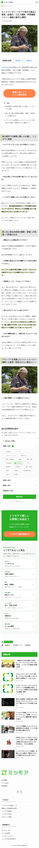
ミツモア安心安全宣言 (9, 839)
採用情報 (4, 786)
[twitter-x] (21, 792)
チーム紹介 (5, 783)
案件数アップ (20, 60)
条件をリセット (19, 501)
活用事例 (27, 645)
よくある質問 (6, 833)
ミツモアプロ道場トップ (9, 805)
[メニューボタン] (36, 2)
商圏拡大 (29, 60)
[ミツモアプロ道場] (6, 2)
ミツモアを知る (6, 814)
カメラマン (8, 642)
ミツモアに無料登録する (19, 534)
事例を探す (19, 496)
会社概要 (4, 780)
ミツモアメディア (7, 836)
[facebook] (18, 792)
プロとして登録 (6, 817)
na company (6, 67)
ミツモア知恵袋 (6, 811)
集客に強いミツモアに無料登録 (20, 93)
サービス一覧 (6, 830)
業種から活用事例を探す (9, 808)
